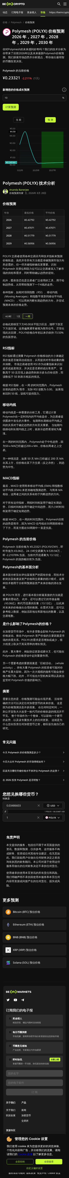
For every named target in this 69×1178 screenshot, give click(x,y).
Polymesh (16, 22)
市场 (43, 12)
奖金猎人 (32, 12)
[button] (34, 752)
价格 (5, 22)
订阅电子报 (17, 12)
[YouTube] (15, 1000)
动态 (5, 12)
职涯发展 (10, 1115)
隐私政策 (31, 1172)
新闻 (23, 1110)
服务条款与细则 (17, 1172)
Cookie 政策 (25, 1154)
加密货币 (26, 1115)
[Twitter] (8, 1000)
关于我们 (10, 1110)
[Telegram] (23, 1000)
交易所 (24, 1120)
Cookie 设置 (54, 1172)
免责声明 (41, 1172)
